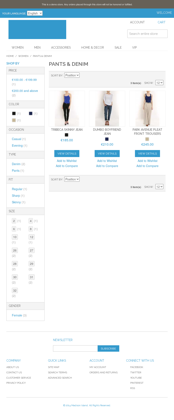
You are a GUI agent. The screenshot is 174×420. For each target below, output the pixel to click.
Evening (19, 145)
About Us (12, 367)
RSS (132, 388)
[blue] (107, 139)
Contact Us (14, 372)
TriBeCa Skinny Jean (67, 129)
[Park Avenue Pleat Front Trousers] (147, 109)
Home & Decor (92, 47)
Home (10, 56)
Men (37, 47)
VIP (134, 47)
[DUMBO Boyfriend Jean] (107, 109)
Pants (18, 170)
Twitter (135, 372)
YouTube (136, 377)
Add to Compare (67, 166)
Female (19, 315)
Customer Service (18, 377)
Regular (19, 189)
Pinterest (136, 382)
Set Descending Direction (83, 75)
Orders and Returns (104, 372)
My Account (98, 367)
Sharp (18, 195)
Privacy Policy (16, 382)
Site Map (53, 367)
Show (148, 82)
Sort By (57, 75)
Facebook (136, 367)
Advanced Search (60, 377)
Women (18, 47)
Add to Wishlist (67, 161)
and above (25, 92)
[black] (67, 135)
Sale (118, 47)
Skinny (18, 202)
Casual (19, 139)
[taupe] (147, 139)
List (160, 75)
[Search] (163, 33)
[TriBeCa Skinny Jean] (67, 109)
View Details (67, 153)
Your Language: (14, 13)
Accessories (61, 47)
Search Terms (57, 372)
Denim (18, 164)
